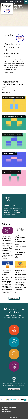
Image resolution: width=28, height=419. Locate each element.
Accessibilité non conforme (9, 407)
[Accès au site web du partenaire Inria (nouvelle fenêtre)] (18, 399)
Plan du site (5, 409)
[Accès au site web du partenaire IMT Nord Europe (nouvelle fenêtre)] (11, 400)
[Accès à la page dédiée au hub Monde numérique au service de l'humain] (14, 354)
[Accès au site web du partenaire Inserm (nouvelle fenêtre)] (22, 399)
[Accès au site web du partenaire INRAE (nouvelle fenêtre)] (14, 399)
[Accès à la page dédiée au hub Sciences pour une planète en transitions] (14, 342)
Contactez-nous (9, 1)
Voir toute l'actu (14, 298)
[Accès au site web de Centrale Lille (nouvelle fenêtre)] (2, 399)
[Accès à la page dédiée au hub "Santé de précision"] (14, 330)
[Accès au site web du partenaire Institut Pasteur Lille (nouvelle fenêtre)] (25, 400)
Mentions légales (6, 411)
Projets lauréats (14, 389)
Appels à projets (10, 205)
